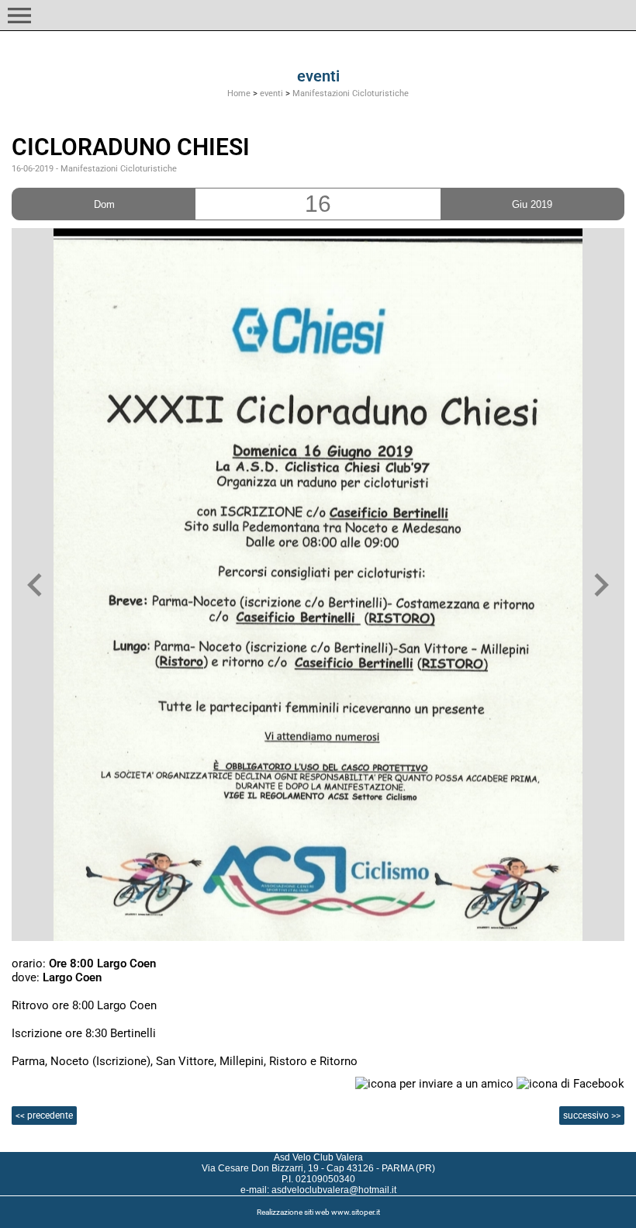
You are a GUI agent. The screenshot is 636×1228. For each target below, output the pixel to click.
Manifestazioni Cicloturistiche (350, 93)
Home (239, 93)
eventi (271, 93)
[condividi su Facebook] (570, 1083)
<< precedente (44, 1115)
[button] (19, 15)
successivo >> (591, 1115)
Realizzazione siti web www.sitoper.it (318, 1212)
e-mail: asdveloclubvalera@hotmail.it (318, 1190)
